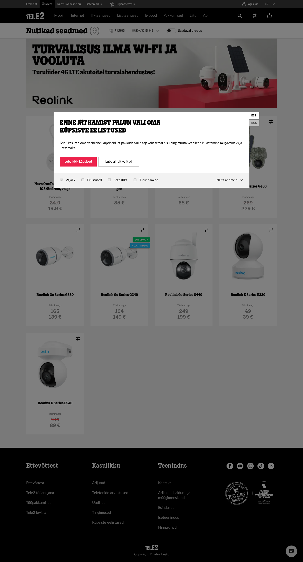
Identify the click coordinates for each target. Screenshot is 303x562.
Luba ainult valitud (118, 161)
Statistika (120, 180)
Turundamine (148, 180)
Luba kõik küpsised (78, 161)
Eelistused (94, 180)
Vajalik (70, 180)
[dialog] (151, 150)
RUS (254, 123)
